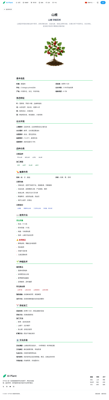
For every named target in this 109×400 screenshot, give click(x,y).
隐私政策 (97, 393)
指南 (42, 2)
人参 (97, 380)
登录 (103, 2)
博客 (104, 380)
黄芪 (97, 384)
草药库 (34, 2)
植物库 (26, 2)
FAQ (55, 2)
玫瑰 (91, 380)
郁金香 (92, 382)
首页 (19, 2)
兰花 (91, 384)
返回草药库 (9, 9)
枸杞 (97, 382)
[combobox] (90, 2)
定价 (49, 2)
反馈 (104, 382)
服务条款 (104, 393)
